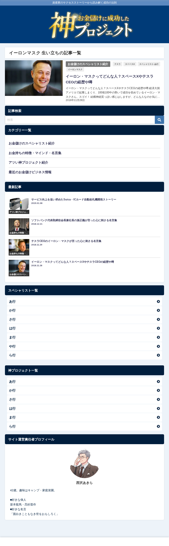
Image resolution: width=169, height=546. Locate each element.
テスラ (117, 64)
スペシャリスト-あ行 (148, 64)
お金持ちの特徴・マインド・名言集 (35, 153)
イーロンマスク (75, 69)
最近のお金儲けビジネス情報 (30, 172)
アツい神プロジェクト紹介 (28, 162)
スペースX (130, 64)
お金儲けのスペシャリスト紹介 (88, 64)
